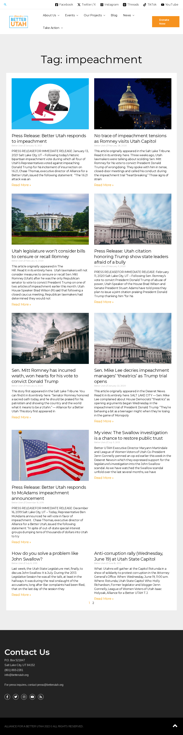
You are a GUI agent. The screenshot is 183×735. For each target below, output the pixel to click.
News (127, 15)
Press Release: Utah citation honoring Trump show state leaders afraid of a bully (131, 256)
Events (70, 15)
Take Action (51, 28)
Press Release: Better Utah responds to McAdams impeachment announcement (49, 493)
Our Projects (93, 15)
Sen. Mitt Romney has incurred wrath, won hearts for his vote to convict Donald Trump (45, 376)
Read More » (21, 185)
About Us (49, 15)
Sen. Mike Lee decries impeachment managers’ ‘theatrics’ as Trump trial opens (131, 376)
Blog (114, 15)
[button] (5, 4)
